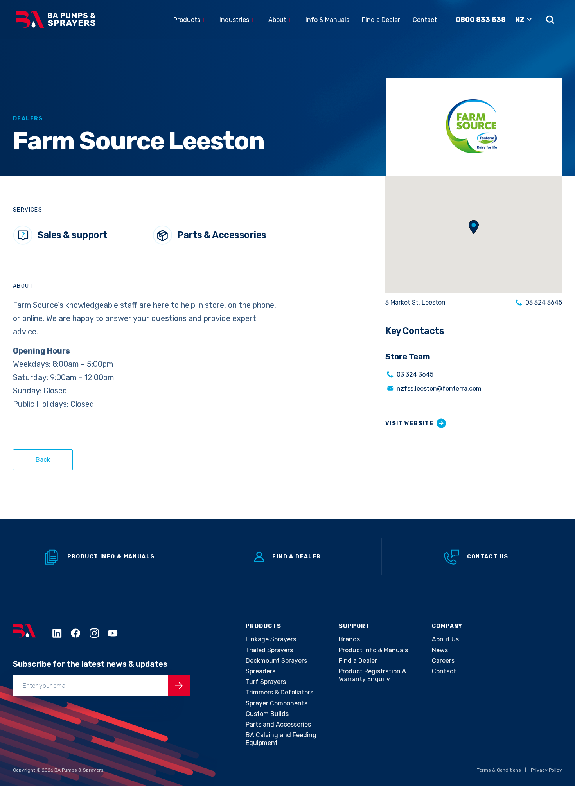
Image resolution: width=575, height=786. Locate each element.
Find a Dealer (381, 19)
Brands (349, 639)
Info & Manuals (327, 19)
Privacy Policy (546, 770)
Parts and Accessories (278, 724)
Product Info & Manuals (111, 556)
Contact (425, 19)
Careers (443, 660)
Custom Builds (267, 714)
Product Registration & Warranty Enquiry (372, 675)
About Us (445, 639)
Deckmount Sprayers (276, 660)
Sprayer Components (276, 703)
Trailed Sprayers (269, 650)
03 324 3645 (543, 302)
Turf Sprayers (266, 682)
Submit (179, 685)
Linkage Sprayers (271, 639)
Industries (237, 19)
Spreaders (260, 671)
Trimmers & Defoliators (279, 692)
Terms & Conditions (499, 770)
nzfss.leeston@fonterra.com (439, 388)
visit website (409, 423)
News (440, 650)
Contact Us (488, 556)
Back (43, 459)
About (280, 19)
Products (189, 19)
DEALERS (28, 118)
